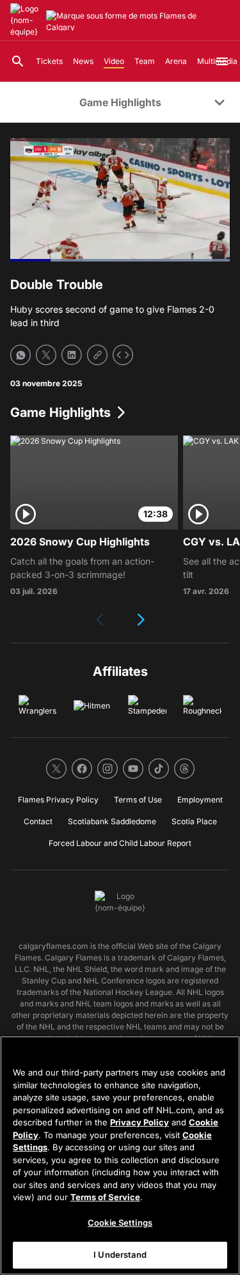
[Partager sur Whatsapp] (20, 355)
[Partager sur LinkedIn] (71, 355)
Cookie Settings (120, 1222)
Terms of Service (105, 1197)
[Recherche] (18, 61)
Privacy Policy (139, 1122)
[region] (120, 1155)
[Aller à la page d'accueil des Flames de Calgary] (25, 20)
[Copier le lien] (97, 355)
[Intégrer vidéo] (123, 355)
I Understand (120, 1254)
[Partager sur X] (46, 355)
